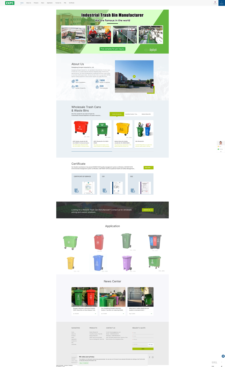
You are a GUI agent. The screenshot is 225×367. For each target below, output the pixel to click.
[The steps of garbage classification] (127, 263)
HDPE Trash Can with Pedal (96, 337)
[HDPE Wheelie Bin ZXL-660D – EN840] (102, 129)
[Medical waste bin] (70, 263)
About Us (28, 2)
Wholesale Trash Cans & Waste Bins (86, 108)
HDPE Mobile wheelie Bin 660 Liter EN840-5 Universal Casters (81, 142)
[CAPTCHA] (151, 344)
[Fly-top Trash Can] (98, 242)
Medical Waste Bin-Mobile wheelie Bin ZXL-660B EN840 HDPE (122, 142)
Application (50, 2)
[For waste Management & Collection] (70, 242)
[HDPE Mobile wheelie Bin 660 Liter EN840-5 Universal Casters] (81, 129)
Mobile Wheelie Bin (94, 332)
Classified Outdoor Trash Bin (96, 333)
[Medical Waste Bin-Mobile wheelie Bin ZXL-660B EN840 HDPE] (123, 129)
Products (36, 2)
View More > (148, 167)
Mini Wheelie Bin (139, 141)
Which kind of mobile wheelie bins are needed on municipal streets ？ (139, 309)
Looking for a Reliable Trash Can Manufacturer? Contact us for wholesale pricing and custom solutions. (101, 211)
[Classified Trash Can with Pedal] (155, 242)
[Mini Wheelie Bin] (144, 129)
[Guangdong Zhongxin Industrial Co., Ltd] (9, 3)
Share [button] (81, 362)
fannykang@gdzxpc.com (115, 332)
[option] (112, 32)
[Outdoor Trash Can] (127, 242)
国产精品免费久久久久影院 (60, 366)
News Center (112, 281)
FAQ (65, 2)
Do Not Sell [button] (86, 362)
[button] (146, 50)
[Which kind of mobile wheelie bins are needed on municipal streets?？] (155, 263)
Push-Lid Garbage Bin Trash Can (97, 339)
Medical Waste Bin (94, 335)
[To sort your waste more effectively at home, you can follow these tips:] (98, 263)
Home (22, 2)
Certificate (71, 2)
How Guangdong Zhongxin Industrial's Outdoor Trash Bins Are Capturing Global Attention (112, 309)
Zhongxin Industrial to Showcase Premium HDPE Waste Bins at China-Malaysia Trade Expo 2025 (84, 309)
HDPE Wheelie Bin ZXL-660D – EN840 (101, 142)
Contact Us (58, 2)
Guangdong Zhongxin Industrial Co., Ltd (82, 67)
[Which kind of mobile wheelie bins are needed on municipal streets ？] (141, 297)
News (42, 2)
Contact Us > (148, 209)
